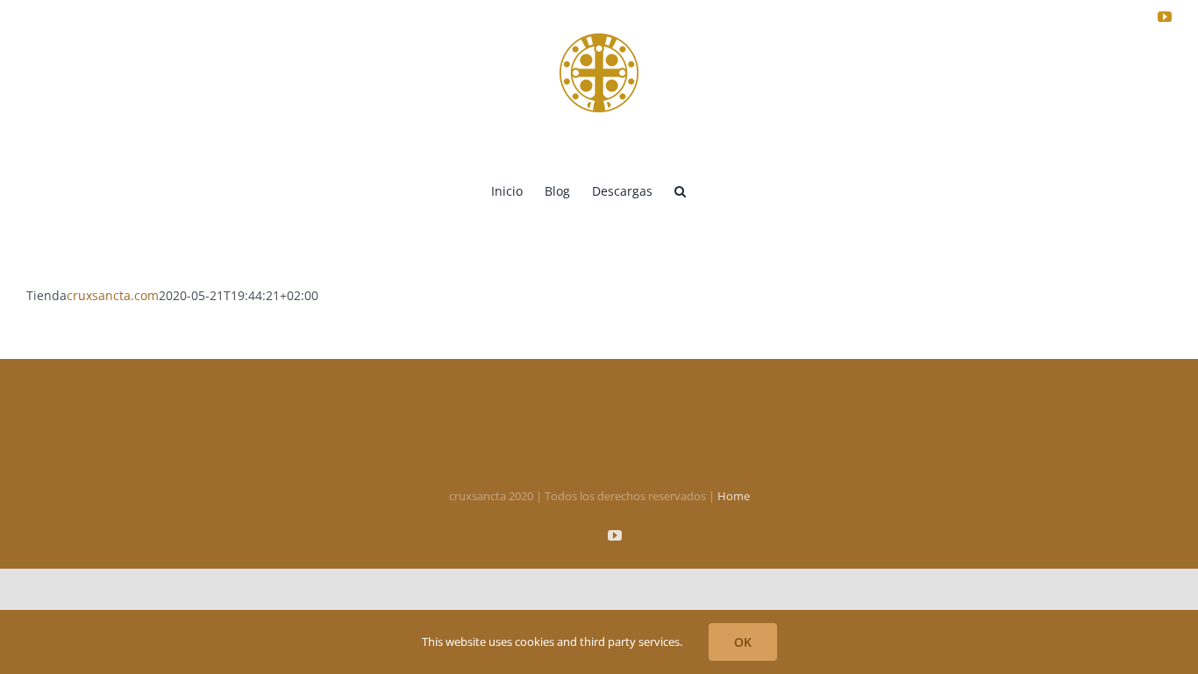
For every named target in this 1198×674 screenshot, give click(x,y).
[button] (680, 189)
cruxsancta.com (113, 295)
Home (733, 496)
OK (743, 642)
